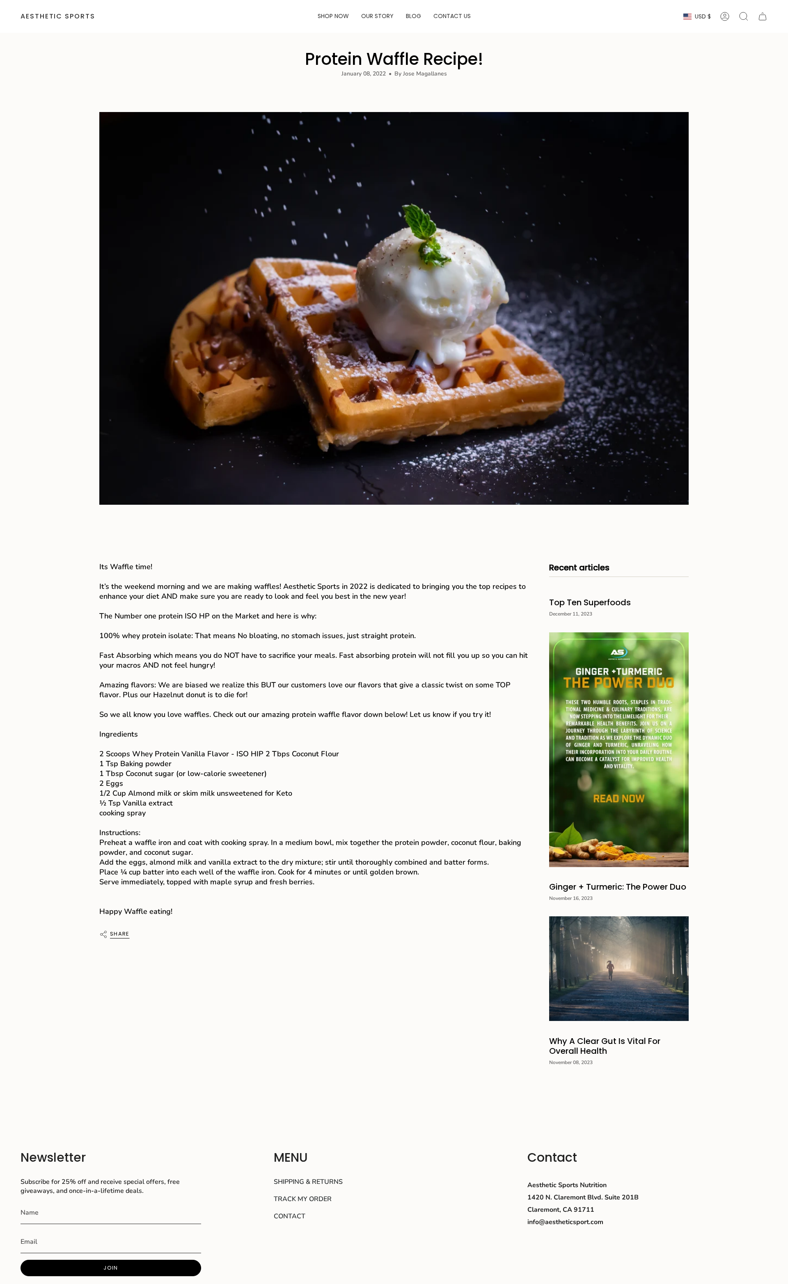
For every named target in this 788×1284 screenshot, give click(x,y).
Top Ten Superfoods (590, 602)
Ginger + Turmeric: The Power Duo (617, 887)
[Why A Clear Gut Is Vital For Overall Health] (619, 968)
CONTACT (289, 1216)
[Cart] (762, 16)
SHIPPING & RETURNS (308, 1181)
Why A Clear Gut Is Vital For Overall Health (604, 1045)
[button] (333, 16)
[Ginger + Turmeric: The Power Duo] (619, 749)
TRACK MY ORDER (303, 1199)
